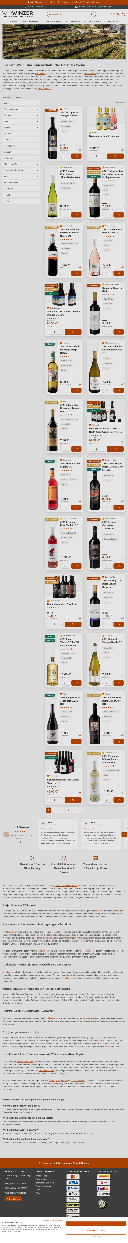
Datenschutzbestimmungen (53, 1220)
